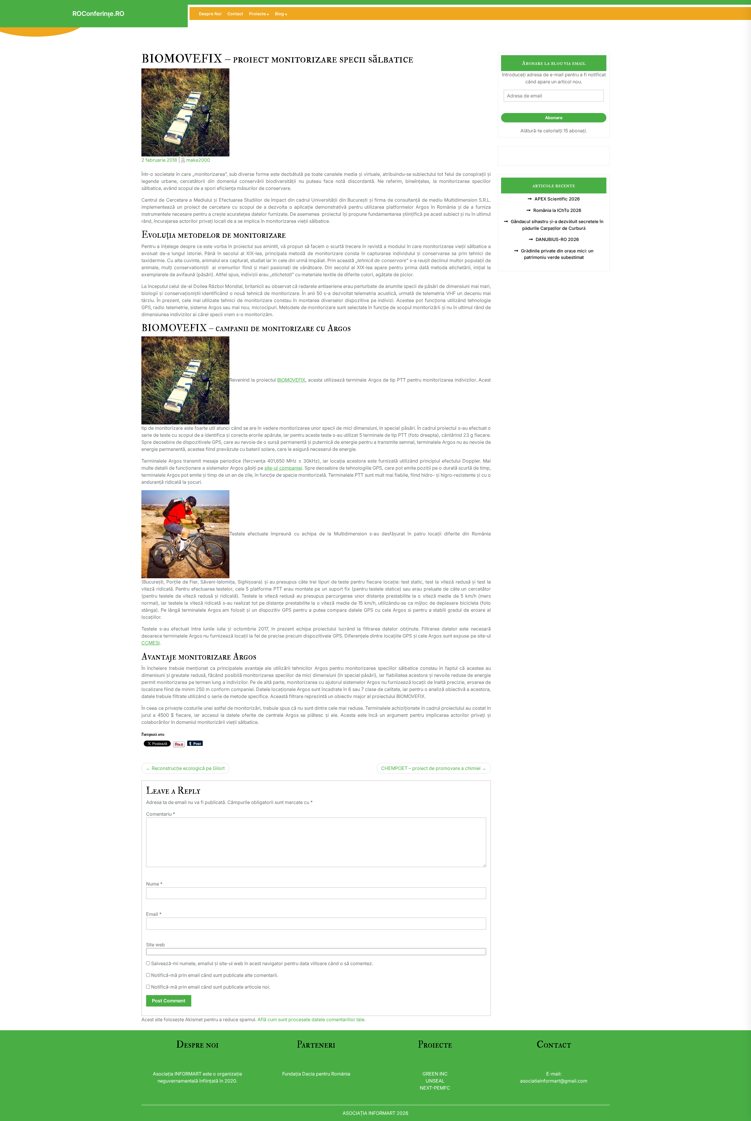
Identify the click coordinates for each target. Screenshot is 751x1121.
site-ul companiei (283, 468)
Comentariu (160, 814)
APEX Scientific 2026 (557, 199)
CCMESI (150, 643)
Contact (235, 13)
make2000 (198, 160)
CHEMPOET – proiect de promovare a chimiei (431, 768)
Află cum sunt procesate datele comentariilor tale (311, 1019)
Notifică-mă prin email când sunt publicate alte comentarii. (214, 975)
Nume (154, 884)
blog (279, 13)
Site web (155, 945)
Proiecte (257, 13)
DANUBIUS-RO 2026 (557, 239)
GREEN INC (435, 1074)
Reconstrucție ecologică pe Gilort (188, 768)
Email (154, 914)
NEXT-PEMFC (435, 1088)
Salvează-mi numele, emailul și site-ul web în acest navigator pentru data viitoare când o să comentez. (262, 963)
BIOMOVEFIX (291, 380)
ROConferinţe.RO (98, 13)
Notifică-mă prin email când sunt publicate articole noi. (210, 987)
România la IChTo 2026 (557, 210)
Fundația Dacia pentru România (316, 1074)
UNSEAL (435, 1081)
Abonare (553, 117)
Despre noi (210, 13)
